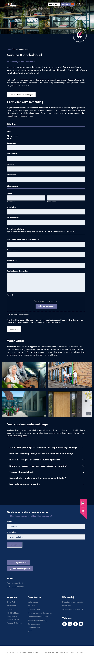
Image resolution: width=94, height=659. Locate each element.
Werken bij (67, 4)
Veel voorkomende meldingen (21, 95)
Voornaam (11, 202)
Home (9, 49)
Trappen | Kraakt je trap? (21, 472)
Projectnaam (12, 260)
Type (9, 131)
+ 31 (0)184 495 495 (19, 563)
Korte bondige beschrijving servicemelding (23, 239)
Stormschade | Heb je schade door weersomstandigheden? (37, 478)
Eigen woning (14, 136)
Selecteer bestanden (46, 306)
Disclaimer (64, 652)
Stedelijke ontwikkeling (37, 620)
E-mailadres (11, 207)
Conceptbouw (34, 609)
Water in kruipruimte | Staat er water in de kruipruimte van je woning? (43, 447)
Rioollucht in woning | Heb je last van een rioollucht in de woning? (41, 453)
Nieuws (10, 609)
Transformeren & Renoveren (40, 613)
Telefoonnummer (13, 218)
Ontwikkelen (33, 602)
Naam (9, 193)
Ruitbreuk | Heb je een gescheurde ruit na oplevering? (35, 459)
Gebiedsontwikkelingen (38, 616)
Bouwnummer (12, 250)
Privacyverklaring (34, 652)
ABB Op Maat (54, 4)
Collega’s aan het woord (72, 609)
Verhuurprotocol (77, 652)
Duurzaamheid (34, 627)
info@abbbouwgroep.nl (21, 568)
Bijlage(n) (10, 295)
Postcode (10, 164)
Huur (11, 139)
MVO (30, 631)
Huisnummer (12, 154)
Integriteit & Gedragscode (13, 618)
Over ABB (11, 602)
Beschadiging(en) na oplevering (24, 484)
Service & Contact (14, 623)
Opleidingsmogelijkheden (73, 602)
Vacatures (66, 605)
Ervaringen (11, 605)
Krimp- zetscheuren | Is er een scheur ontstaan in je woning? (38, 465)
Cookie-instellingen (51, 652)
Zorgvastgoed (34, 624)
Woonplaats (12, 175)
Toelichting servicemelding (17, 271)
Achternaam (52, 202)
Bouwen (31, 605)
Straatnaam (11, 143)
